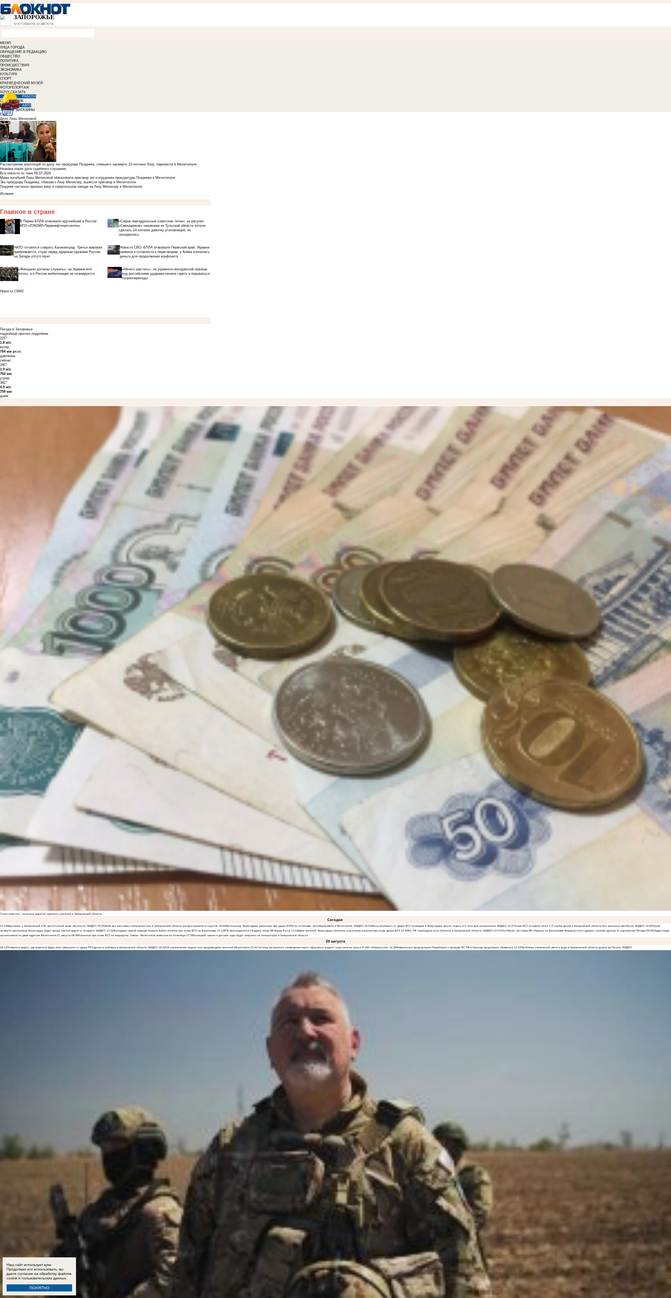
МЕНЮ (5, 43)
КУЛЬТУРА (8, 74)
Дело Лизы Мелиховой (18, 119)
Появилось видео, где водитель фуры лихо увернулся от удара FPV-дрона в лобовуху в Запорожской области (77, 947)
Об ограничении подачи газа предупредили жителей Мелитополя (208, 947)
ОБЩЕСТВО (10, 56)
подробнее (39, 334)
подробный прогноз (15, 334)
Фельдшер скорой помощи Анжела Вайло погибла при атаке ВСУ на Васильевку (164, 930)
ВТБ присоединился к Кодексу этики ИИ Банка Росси (257, 930)
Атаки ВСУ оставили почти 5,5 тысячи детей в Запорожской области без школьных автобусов (574, 925)
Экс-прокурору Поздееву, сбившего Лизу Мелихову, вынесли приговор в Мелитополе (68, 182)
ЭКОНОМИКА (11, 70)
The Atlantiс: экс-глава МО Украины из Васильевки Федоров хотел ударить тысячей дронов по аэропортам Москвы (573, 930)
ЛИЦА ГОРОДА (12, 47)
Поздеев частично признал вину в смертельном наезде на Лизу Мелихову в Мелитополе (71, 186)
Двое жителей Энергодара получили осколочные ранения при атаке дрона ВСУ (349, 930)
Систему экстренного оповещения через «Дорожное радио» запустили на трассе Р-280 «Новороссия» (322, 947)
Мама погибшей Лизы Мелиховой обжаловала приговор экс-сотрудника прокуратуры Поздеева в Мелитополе (87, 178)
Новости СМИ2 (12, 291)
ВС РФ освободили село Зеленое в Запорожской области (445, 930)
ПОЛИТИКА (9, 61)
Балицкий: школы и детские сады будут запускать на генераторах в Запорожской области (250, 935)
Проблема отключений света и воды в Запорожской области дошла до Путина (571, 947)
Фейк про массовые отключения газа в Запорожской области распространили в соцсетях (161, 925)
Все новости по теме (16, 173)
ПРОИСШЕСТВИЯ (14, 65)
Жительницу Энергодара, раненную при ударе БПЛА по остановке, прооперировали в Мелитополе (289, 925)
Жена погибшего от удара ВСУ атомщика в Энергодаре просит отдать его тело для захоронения (433, 925)
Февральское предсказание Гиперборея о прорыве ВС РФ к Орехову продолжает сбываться (454, 947)
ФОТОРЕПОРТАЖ (14, 87)
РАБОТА (29, 96)
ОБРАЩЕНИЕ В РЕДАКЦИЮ (23, 52)
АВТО (26, 105)
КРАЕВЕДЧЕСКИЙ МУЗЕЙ (21, 83)
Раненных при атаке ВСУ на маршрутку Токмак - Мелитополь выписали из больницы (132, 935)
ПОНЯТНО (39, 1288)
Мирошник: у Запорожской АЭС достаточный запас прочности (46, 925)
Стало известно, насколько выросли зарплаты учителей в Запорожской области (51, 913)
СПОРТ (6, 78)
